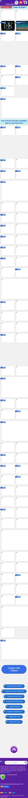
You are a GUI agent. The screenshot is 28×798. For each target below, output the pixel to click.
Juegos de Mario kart (14, 696)
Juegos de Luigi (14, 722)
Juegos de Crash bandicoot (14, 691)
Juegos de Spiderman (14, 711)
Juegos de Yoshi (14, 716)
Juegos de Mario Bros (14, 686)
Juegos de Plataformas (14, 701)
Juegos (7, 772)
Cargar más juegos (14, 669)
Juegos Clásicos (14, 706)
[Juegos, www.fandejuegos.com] (10, 2)
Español (6, 786)
